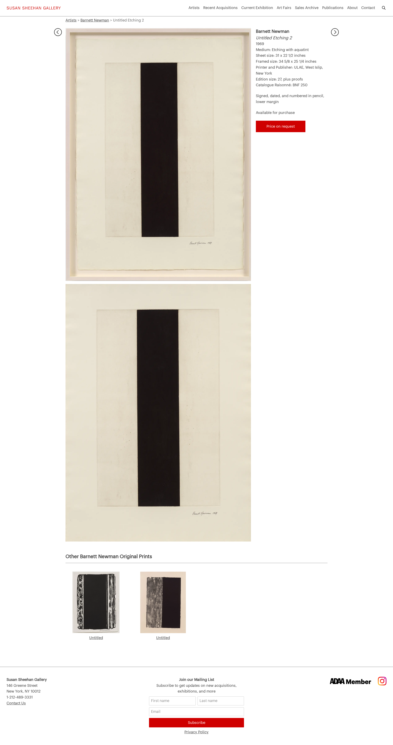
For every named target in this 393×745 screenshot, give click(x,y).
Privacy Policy (196, 732)
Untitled (96, 638)
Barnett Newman (272, 31)
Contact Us (16, 703)
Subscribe (196, 723)
